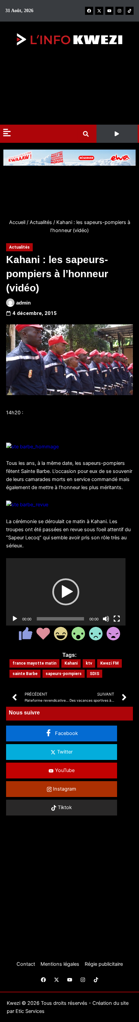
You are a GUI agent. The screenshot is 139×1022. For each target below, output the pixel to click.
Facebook (66, 733)
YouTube (64, 770)
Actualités (41, 222)
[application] (66, 592)
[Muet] (106, 618)
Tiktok (64, 807)
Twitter (64, 752)
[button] (117, 134)
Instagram (64, 789)
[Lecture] (14, 618)
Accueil (17, 222)
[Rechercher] (87, 134)
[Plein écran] (116, 618)
